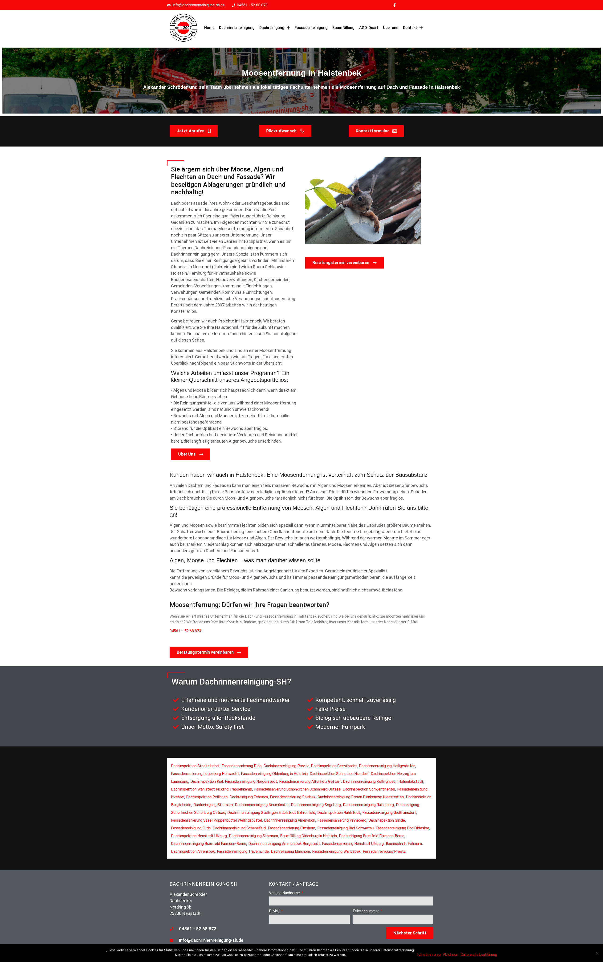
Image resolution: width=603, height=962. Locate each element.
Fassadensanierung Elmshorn (291, 828)
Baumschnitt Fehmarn (404, 843)
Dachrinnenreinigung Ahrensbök (289, 820)
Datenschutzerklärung (478, 954)
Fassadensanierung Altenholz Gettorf (310, 781)
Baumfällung (343, 27)
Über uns (390, 27)
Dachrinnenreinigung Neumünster (262, 805)
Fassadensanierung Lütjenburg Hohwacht (205, 773)
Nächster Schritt (409, 932)
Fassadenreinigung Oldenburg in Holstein (274, 773)
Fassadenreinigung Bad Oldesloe (402, 828)
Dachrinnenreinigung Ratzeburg (368, 805)
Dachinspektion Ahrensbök (193, 851)
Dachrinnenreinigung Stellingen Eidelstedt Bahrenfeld (271, 812)
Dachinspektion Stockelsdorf (195, 766)
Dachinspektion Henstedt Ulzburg (199, 836)
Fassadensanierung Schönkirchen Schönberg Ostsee (297, 789)
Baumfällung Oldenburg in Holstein (308, 836)
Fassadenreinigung (311, 27)
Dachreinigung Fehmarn (249, 797)
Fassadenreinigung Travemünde (243, 851)
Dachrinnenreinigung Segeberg (316, 805)
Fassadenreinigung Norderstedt (251, 781)
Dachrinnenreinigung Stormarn (253, 836)
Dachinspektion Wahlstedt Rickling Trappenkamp (211, 789)
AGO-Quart (368, 27)
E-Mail (274, 911)
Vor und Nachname (285, 893)
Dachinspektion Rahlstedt (338, 812)
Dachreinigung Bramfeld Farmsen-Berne (371, 836)
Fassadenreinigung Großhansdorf (389, 812)
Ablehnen (450, 954)
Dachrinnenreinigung (237, 27)
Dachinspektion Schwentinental (369, 789)
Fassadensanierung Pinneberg (341, 820)
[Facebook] (394, 5)
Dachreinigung (271, 27)
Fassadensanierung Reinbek (292, 797)
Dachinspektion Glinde (386, 820)
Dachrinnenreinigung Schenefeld (239, 828)
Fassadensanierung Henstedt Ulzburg (353, 843)
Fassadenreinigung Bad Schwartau (345, 828)
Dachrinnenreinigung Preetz (286, 766)
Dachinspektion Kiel (206, 781)
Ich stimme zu (428, 954)
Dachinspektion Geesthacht (334, 766)
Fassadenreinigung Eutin (191, 828)
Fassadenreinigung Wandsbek (336, 851)
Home (209, 27)
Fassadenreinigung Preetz (384, 851)
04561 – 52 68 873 (185, 631)
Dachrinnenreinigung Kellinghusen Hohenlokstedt (383, 781)
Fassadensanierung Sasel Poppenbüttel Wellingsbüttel (216, 820)
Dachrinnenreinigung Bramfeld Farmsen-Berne (208, 843)
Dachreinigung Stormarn (213, 805)
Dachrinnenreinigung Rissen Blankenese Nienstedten (361, 797)
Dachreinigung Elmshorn (290, 851)
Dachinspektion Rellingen (207, 797)
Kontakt (410, 27)
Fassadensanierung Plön (241, 766)
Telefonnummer (366, 911)
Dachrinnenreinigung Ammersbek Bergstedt (284, 843)
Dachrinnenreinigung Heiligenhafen (387, 766)
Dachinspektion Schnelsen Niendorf (339, 773)
